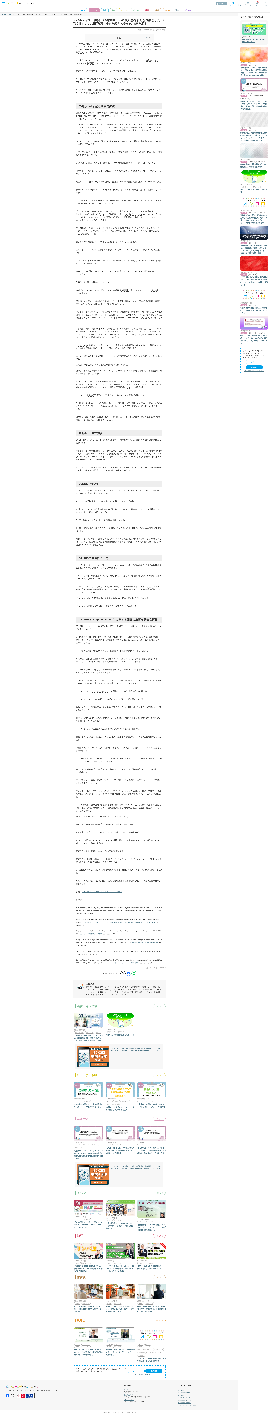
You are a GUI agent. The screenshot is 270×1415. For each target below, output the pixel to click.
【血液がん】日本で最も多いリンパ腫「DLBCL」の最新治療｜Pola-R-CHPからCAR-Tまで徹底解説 (120, 1268)
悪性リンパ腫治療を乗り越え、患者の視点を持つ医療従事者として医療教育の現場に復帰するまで (151, 1308)
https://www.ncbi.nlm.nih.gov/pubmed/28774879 (121, 963)
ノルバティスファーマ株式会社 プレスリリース (102, 891)
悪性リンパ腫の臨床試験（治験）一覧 (120, 1035)
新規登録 (154, 1371)
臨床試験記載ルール (184, 1400)
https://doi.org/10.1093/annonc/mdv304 (145, 942)
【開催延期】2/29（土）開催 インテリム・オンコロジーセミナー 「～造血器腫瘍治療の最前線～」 (151, 1227)
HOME (4, 14)
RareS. (126, 1390)
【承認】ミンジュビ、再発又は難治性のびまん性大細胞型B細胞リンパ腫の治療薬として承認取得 (120, 1150)
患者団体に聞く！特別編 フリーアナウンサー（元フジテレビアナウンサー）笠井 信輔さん (120, 1352)
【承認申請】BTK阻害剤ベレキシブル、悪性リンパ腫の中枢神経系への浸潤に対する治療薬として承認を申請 (151, 1150)
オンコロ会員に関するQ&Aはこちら (145, 1374)
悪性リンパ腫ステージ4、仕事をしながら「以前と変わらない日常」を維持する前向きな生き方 (120, 1308)
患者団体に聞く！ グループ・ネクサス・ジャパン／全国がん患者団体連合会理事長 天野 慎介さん (88, 1352)
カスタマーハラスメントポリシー (189, 1405)
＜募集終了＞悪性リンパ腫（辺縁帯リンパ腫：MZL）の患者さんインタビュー (88, 1106)
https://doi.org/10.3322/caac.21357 (89, 934)
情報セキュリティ (184, 1398)
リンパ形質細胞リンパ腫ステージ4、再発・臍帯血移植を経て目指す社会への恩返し (88, 1308)
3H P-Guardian (129, 1400)
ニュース (10, 14)
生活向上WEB (128, 1395)
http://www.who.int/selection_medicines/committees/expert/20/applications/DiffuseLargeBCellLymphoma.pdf (120, 922)
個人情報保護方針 (184, 1393)
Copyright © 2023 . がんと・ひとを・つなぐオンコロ (119, 1412)
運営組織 (181, 1390)
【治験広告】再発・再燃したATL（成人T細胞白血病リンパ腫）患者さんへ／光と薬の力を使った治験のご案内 (88, 1037)
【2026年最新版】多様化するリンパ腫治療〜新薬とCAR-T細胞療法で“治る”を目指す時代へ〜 (88, 1268)
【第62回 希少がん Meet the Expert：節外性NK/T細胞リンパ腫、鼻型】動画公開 (120, 1225)
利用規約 (181, 1395)
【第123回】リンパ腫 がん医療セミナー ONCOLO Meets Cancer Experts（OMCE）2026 (88, 1224)
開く (147, 38)
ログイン (136, 1371)
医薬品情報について (184, 1403)
